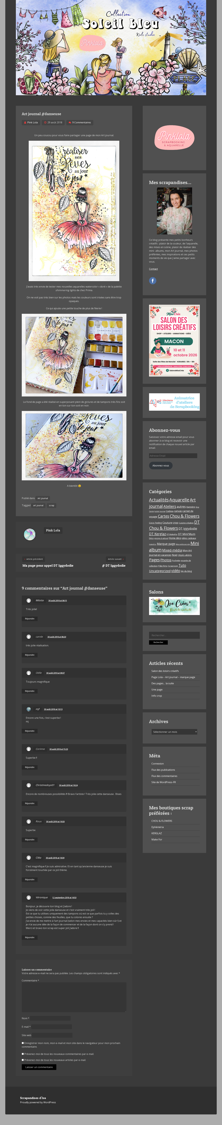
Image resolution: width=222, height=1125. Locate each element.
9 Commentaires (81, 122)
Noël (174, 555)
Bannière (190, 506)
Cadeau (170, 511)
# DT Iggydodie (113, 565)
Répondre (29, 618)
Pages (154, 559)
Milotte (40, 600)
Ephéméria (157, 827)
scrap (51, 505)
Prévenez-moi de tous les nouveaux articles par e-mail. (55, 1060)
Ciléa (38, 857)
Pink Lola (32, 122)
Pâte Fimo (162, 566)
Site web (26, 1035)
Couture (167, 522)
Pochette (176, 560)
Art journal (43, 498)
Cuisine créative (186, 522)
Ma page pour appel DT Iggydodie (48, 565)
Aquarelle (179, 500)
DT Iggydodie (188, 528)
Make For (156, 839)
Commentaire (30, 980)
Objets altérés (185, 555)
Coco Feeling (155, 522)
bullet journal (159, 511)
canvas (178, 511)
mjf (37, 709)
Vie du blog (186, 571)
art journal (38, 505)
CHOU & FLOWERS (161, 821)
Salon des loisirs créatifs (165, 671)
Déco (151, 538)
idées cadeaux (189, 538)
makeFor (152, 544)
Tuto (182, 565)
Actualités (159, 500)
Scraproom (173, 566)
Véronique (42, 897)
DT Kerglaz (157, 533)
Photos (165, 560)
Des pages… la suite (162, 683)
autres (181, 507)
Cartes (163, 516)
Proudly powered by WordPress (38, 1102)
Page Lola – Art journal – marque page (173, 677)
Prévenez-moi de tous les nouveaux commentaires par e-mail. (59, 1054)
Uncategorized (160, 571)
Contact (153, 269)
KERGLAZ (156, 833)
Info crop (156, 695)
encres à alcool (161, 538)
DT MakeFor (172, 534)
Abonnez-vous (161, 465)
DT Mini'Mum (186, 534)
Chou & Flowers (184, 516)
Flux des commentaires (164, 776)
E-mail (26, 1026)
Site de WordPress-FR (163, 782)
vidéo (175, 570)
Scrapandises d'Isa (33, 1098)
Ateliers (169, 506)
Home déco (175, 538)
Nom (25, 1018)
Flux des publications (163, 769)
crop (175, 522)
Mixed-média (172, 550)
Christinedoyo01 (45, 785)
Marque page (166, 544)
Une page (156, 689)
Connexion (157, 763)
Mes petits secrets (183, 544)
